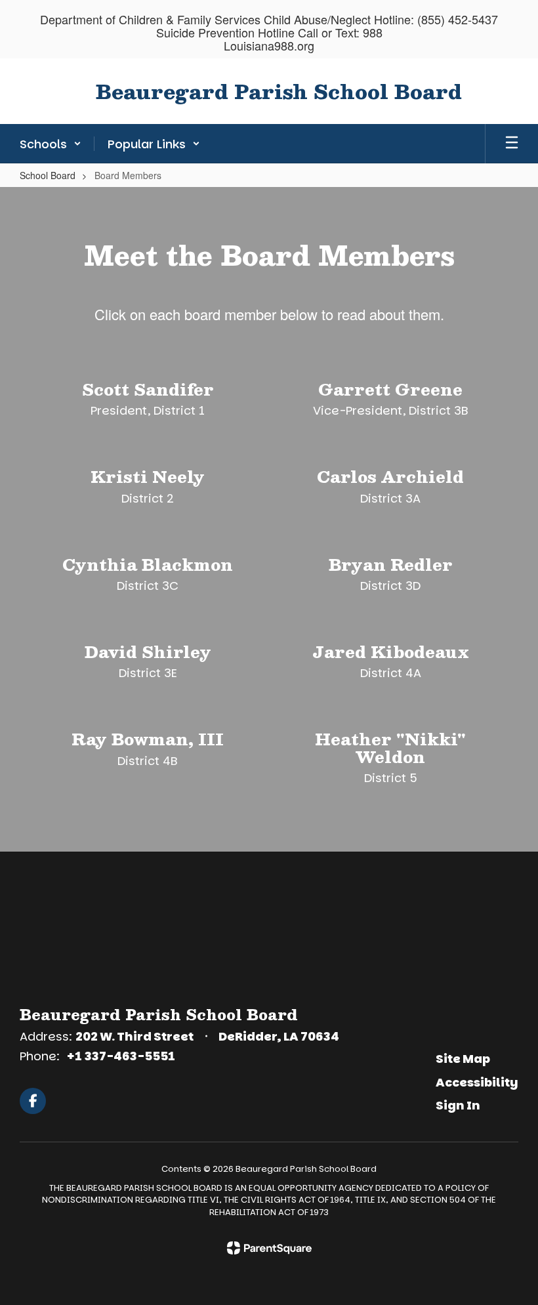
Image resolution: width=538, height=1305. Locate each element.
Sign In (458, 1105)
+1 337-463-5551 (120, 1056)
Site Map (463, 1058)
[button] (50, 143)
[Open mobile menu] (512, 143)
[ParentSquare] (269, 1248)
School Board (47, 175)
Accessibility (477, 1082)
